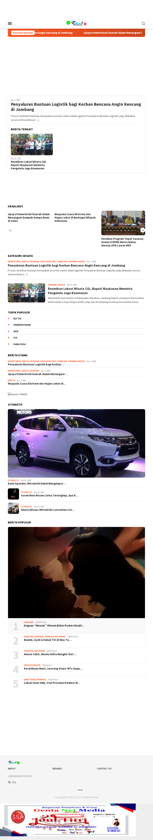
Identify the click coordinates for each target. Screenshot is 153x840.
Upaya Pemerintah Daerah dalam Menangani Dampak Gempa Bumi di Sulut (29, 218)
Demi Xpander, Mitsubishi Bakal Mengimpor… (36, 483)
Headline (62, 261)
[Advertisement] (76, 8)
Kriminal (39, 636)
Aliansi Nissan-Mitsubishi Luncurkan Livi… (47, 509)
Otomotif (13, 480)
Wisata (81, 261)
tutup (80, 789)
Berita (25, 261)
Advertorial (14, 261)
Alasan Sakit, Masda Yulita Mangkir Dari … (50, 654)
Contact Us (104, 768)
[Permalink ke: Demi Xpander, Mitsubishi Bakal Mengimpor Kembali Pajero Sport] (76, 443)
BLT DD (17, 318)
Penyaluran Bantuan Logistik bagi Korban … (36, 364)
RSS (14, 782)
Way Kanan (60, 636)
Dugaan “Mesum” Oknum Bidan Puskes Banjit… (54, 625)
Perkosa (49, 636)
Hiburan (72, 261)
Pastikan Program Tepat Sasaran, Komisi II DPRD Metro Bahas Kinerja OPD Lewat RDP (122, 242)
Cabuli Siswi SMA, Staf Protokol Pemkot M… (52, 683)
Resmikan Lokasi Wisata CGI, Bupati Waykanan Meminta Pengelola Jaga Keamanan (29, 165)
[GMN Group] (76, 23)
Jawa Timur (30, 679)
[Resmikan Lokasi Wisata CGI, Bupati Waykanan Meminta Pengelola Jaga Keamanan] (32, 144)
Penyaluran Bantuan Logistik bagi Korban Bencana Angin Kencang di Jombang (76, 107)
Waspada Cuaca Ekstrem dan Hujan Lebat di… (37, 383)
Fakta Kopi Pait (48, 261)
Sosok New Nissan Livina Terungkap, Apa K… (49, 495)
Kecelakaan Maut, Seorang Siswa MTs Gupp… (53, 668)
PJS (15, 337)
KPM (15, 331)
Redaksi (57, 768)
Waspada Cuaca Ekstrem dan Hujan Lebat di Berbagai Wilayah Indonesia (75, 218)
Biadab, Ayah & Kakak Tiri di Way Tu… (47, 640)
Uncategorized (32, 665)
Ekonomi (34, 261)
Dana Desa (19, 344)
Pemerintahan (22, 324)
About (12, 768)
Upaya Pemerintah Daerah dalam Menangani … (38, 374)
